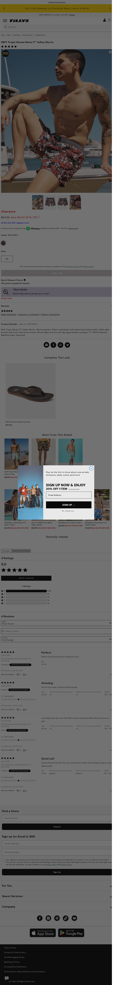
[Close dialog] (91, 468)
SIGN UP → (68, 505)
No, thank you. (68, 511)
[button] (109, 503)
